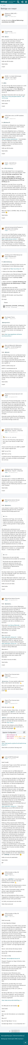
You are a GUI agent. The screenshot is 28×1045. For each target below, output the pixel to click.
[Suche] (18, 1)
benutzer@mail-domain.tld (13, 958)
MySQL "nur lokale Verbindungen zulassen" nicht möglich (13, 76)
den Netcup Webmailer (14, 625)
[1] (4, 735)
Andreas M (7, 122)
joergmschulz (6, 322)
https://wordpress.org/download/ (10, 139)
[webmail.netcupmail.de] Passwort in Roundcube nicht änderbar (14, 228)
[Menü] (26, 1)
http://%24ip (10, 722)
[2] (4, 736)
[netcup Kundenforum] (8, 1)
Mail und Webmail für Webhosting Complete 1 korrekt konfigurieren (13, 346)
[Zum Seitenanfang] (25, 1042)
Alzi (5, 83)
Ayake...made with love (10, 163)
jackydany (8, 505)
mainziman (6, 681)
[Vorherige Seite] (9, 1031)
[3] (4, 738)
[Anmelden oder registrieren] (22, 2)
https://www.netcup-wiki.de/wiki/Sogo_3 (11, 1000)
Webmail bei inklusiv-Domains (12, 598)
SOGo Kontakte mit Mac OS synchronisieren (12, 873)
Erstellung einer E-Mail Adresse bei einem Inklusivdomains (13, 255)
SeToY (13, 711)
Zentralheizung (9, 168)
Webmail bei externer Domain (12, 500)
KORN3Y (11, 879)
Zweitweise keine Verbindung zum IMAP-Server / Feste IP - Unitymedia (14, 429)
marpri (6, 16)
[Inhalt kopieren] (24, 732)
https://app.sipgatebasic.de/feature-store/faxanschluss (12, 335)
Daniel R (8, 476)
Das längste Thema (10, 317)
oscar (7, 36)
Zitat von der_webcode (10, 437)
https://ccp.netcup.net (16, 269)
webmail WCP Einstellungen (12, 757)
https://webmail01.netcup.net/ (9, 637)
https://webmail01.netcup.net (9, 806)
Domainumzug (8, 31)
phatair (7, 352)
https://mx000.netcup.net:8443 (9, 239)
